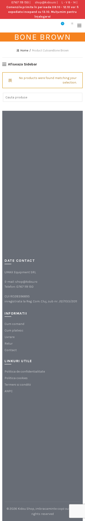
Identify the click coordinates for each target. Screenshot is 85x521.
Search (77, 97)
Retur (9, 343)
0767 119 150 (20, 2)
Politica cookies (16, 378)
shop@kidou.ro (45, 2)
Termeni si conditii (18, 385)
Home (24, 50)
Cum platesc (14, 330)
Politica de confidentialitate (25, 371)
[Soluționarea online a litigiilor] (27, 467)
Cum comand (14, 324)
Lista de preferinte (62, 23)
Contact (11, 350)
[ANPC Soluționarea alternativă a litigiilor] (27, 422)
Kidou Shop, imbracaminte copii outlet (46, 509)
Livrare (10, 337)
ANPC (9, 391)
